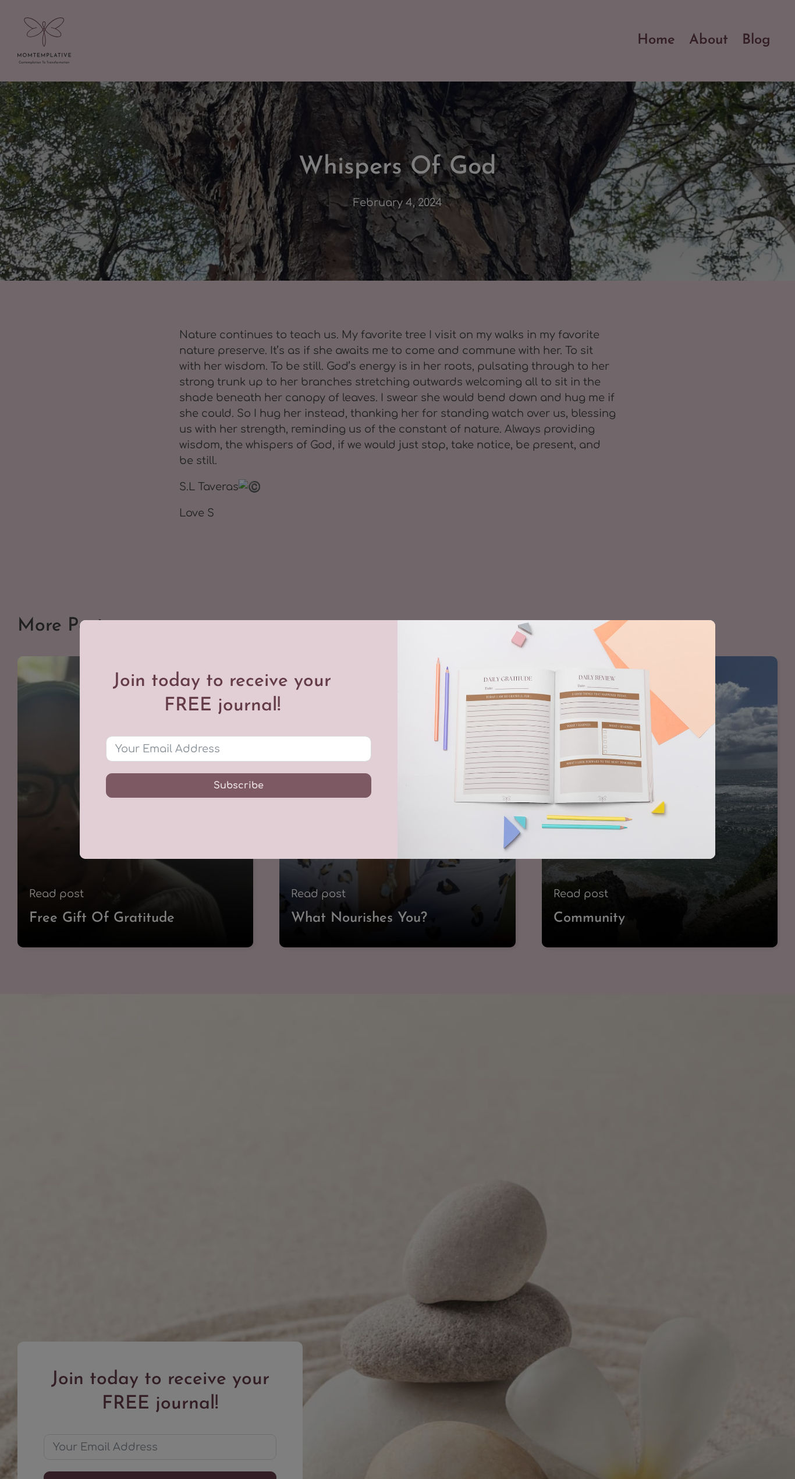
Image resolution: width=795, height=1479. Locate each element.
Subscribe (239, 785)
